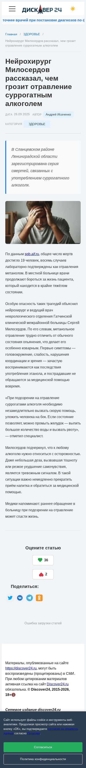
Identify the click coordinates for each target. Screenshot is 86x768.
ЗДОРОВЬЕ (37, 124)
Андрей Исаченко (58, 114)
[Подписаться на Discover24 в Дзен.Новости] (64, 593)
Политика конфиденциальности (43, 759)
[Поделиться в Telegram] (29, 597)
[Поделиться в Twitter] (10, 597)
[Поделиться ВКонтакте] (19, 597)
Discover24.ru (58, 684)
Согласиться (43, 747)
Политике (33, 733)
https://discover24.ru (21, 668)
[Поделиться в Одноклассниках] (39, 597)
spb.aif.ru (32, 254)
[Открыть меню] (12, 9)
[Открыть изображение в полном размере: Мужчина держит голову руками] (43, 222)
